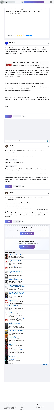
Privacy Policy (39, 407)
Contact (21, 407)
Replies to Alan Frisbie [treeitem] (29, 141)
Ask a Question (28, 247)
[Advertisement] (27, 24)
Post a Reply (28, 233)
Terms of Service (39, 405)
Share (24, 116)
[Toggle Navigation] (51, 2)
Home (7, 9)
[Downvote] (19, 116)
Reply (9, 116)
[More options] (48, 43)
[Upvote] (14, 116)
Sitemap (22, 409)
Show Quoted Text (11, 159)
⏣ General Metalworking (16, 9)
